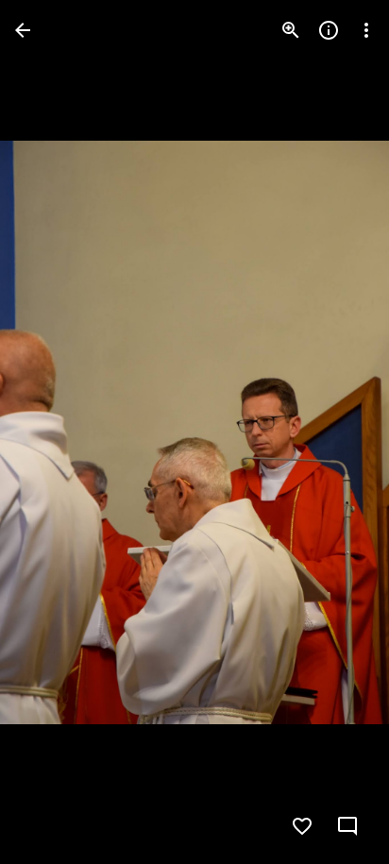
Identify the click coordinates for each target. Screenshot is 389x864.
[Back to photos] (22, 30)
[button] (52, 432)
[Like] (302, 826)
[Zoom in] (291, 30)
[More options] (366, 30)
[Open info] (328, 30)
